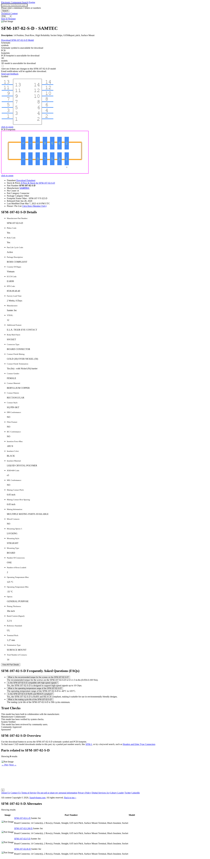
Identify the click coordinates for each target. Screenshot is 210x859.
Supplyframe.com (37, 797)
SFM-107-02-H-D (22, 849)
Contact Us (16, 793)
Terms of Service (29, 793)
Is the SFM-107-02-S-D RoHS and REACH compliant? (30, 694)
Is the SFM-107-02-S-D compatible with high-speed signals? (33, 683)
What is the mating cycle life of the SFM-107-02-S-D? (30, 699)
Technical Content (9, 13)
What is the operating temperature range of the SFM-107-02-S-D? (35, 688)
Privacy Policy (84, 793)
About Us (5, 793)
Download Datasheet (25, 180)
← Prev (5, 765)
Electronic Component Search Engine (18, 2)
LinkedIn (135, 793)
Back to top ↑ (70, 797)
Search (5, 11)
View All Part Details (10, 665)
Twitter (127, 793)
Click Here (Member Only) (34, 206)
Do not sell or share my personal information (57, 793)
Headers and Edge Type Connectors (139, 744)
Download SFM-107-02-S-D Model (17, 40)
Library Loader (117, 793)
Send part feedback (9, 74)
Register (12, 19)
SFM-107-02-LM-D (23, 828)
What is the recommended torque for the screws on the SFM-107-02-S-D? (38, 677)
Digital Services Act (101, 793)
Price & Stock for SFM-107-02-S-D (38, 183)
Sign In (4, 19)
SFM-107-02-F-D (22, 838)
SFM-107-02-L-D (22, 818)
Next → (12, 765)
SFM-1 (89, 744)
